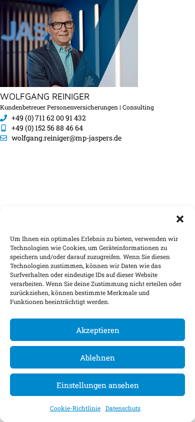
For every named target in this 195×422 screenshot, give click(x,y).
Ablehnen (97, 357)
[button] (180, 219)
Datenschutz (123, 408)
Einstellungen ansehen (97, 385)
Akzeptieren (98, 330)
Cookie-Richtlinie (75, 408)
